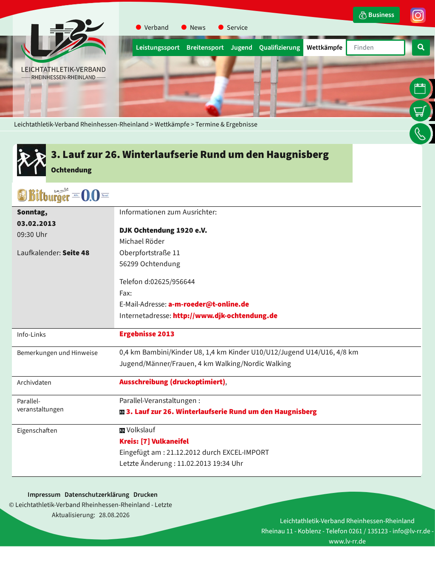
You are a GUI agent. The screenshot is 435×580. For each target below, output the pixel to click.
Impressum (44, 494)
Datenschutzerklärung (97, 494)
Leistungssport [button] (158, 47)
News (198, 27)
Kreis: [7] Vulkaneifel (154, 441)
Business (380, 15)
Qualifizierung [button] (279, 47)
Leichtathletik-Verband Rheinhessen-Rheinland (81, 124)
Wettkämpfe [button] (324, 47)
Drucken (145, 494)
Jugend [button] (241, 47)
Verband (156, 27)
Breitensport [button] (205, 47)
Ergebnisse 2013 (147, 334)
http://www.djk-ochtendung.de (225, 315)
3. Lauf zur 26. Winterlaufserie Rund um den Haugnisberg (221, 411)
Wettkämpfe (172, 124)
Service (237, 27)
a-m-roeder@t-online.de (208, 304)
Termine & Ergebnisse (226, 124)
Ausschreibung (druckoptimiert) (172, 382)
